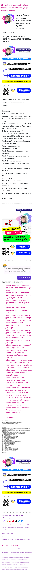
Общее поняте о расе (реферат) (18, 345)
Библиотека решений (13, 5)
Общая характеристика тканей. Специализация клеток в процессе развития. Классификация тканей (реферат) (17, 412)
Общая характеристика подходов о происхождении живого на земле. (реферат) (18, 372)
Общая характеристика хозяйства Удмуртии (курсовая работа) (15, 7)
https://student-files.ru (10, 545)
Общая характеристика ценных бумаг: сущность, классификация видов (18, 287)
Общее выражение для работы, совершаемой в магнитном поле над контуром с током (18, 295)
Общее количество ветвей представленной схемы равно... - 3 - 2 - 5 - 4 (18, 302)
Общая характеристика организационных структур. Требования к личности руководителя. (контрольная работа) (16, 352)
